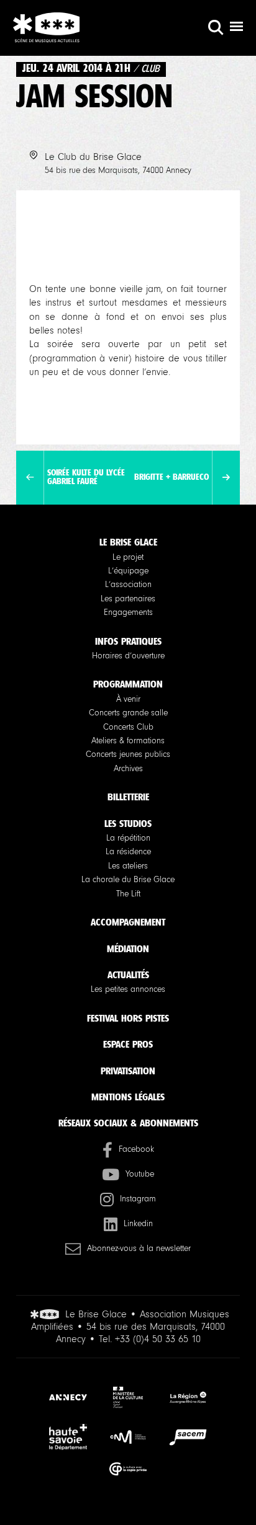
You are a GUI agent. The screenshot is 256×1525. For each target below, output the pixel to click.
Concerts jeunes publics (128, 754)
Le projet (128, 557)
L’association (128, 585)
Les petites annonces (128, 989)
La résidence (128, 852)
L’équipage (128, 571)
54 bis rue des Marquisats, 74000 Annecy (118, 170)
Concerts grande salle (128, 713)
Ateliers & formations (128, 741)
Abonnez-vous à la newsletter (139, 1248)
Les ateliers (128, 866)
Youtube (140, 1174)
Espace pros (128, 1044)
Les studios (128, 823)
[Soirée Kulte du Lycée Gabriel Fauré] (30, 478)
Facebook (136, 1149)
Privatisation (128, 1071)
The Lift (128, 894)
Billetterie (128, 797)
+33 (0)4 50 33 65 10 (158, 1339)
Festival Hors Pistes (128, 1018)
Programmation (128, 684)
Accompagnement (128, 922)
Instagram (138, 1199)
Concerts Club (128, 727)
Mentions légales (128, 1097)
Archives (128, 769)
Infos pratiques (128, 641)
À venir (128, 699)
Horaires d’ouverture (128, 656)
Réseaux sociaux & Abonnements (128, 1123)
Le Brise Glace (128, 542)
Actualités (128, 975)
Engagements (128, 612)
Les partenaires (128, 599)
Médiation (128, 949)
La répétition (128, 838)
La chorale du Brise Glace (128, 880)
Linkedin (138, 1224)
